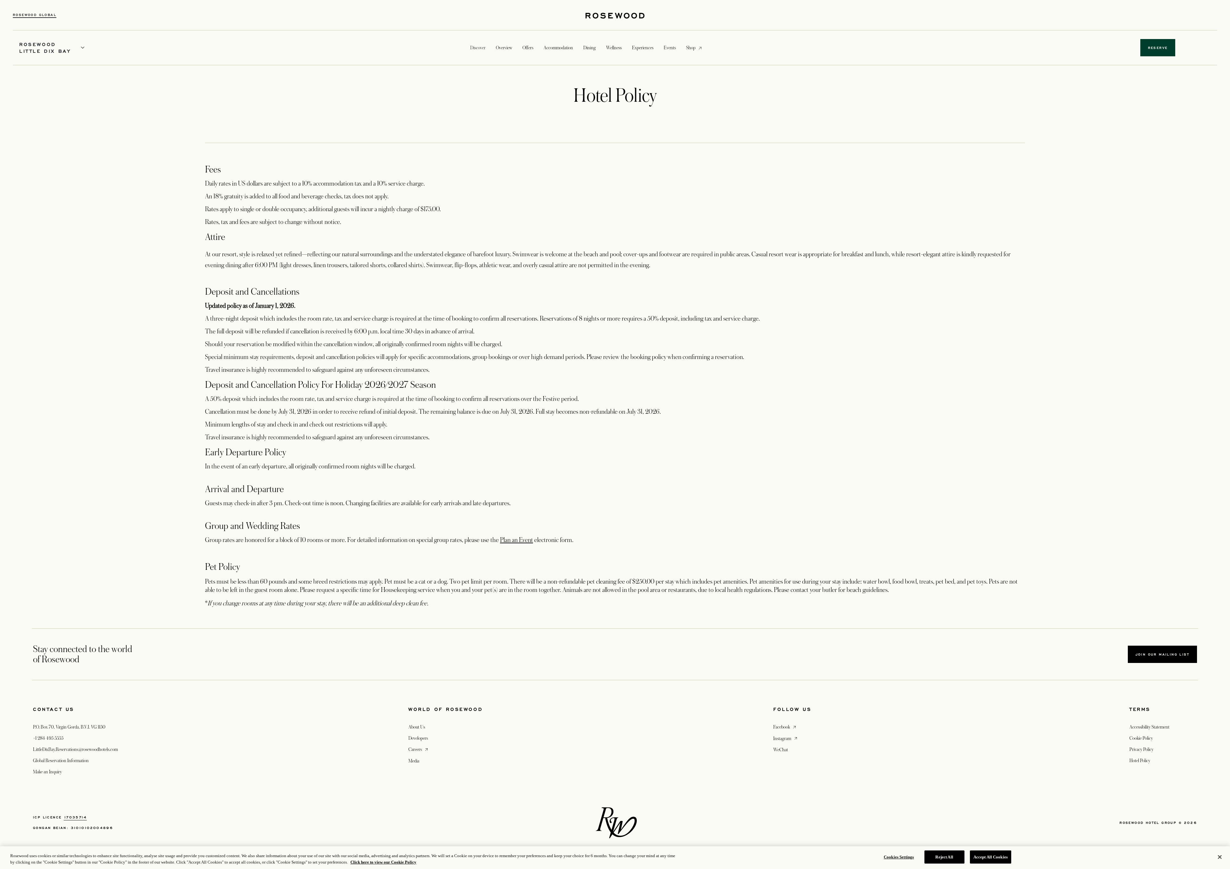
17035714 (75, 817)
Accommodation (558, 47)
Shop (690, 47)
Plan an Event (516, 540)
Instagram (786, 738)
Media (413, 760)
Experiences (642, 47)
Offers (527, 47)
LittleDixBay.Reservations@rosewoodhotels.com (75, 749)
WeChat (780, 749)
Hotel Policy (1139, 760)
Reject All (944, 857)
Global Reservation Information (61, 760)
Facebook (785, 726)
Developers (418, 738)
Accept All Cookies (990, 857)
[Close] (1220, 857)
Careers (418, 749)
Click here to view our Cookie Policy (383, 862)
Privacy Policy (1141, 749)
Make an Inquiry (47, 771)
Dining (589, 47)
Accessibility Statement (1149, 726)
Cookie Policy (1141, 738)
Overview (504, 47)
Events (670, 47)
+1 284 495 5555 (48, 738)
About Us (416, 726)
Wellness (614, 47)
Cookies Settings (899, 857)
